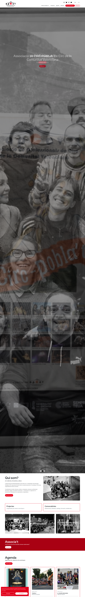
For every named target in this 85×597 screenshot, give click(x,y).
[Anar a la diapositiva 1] (40, 471)
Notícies (62, 5)
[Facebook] (69, 2)
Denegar (8, 593)
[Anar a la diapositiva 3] (44, 471)
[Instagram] (64, 2)
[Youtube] (71, 2)
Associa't (77, 5)
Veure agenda (9, 563)
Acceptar (21, 593)
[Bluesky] (66, 2)
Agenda (57, 5)
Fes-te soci (8, 547)
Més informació (9, 245)
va (75, 2)
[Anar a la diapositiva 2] (42, 471)
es (78, 2)
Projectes (53, 5)
